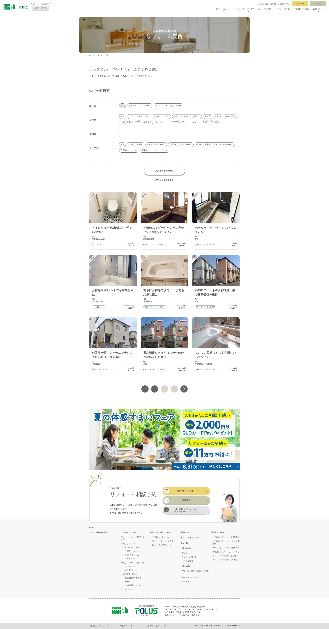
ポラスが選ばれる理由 (267, 4)
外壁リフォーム (131, 566)
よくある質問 (187, 561)
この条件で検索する (164, 171)
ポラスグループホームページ (99, 626)
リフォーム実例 (103, 55)
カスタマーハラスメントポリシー (158, 626)
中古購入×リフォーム (160, 537)
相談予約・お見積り (186, 491)
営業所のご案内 (217, 532)
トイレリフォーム (132, 555)
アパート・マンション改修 (162, 541)
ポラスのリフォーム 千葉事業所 (225, 548)
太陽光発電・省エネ (129, 574)
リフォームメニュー (128, 532)
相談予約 (300, 4)
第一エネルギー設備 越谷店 (224, 556)
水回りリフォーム (128, 544)
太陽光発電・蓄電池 (133, 578)
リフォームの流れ (283, 9)
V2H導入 (128, 582)
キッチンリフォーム (133, 547)
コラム (184, 553)
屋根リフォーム (131, 570)
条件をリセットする (164, 180)
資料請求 (318, 4)
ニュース (184, 543)
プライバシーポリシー (128, 626)
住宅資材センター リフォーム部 (225, 552)
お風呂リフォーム (132, 551)
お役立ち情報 (283, 4)
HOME (92, 528)
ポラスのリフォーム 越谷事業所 (225, 537)
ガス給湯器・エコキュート (135, 585)
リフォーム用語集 (189, 557)
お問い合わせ (186, 566)
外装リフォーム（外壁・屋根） (133, 563)
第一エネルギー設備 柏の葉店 (225, 560)
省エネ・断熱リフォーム (161, 545)
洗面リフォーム (131, 559)
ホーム (91, 55)
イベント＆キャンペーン (190, 538)
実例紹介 (268, 9)
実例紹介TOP (186, 532)
